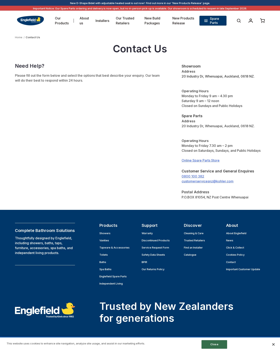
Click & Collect (235, 247)
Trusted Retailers (194, 240)
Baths (102, 262)
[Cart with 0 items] (262, 20)
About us (84, 20)
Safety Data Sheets (153, 254)
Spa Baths (105, 269)
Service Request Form (155, 247)
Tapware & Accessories (114, 247)
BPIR (144, 262)
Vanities (104, 240)
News (229, 240)
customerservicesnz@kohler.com (207, 181)
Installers (102, 21)
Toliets (103, 254)
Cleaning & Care (194, 233)
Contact (231, 262)
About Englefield (236, 233)
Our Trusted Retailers (125, 20)
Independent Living (111, 283)
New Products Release (183, 20)
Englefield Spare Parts (113, 276)
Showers (104, 233)
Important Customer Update (243, 269)
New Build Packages (152, 20)
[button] (213, 21)
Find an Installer (193, 247)
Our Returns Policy (153, 269)
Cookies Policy (235, 254)
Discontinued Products (156, 240)
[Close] (273, 344)
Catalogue (190, 254)
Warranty (147, 233)
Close (214, 344)
